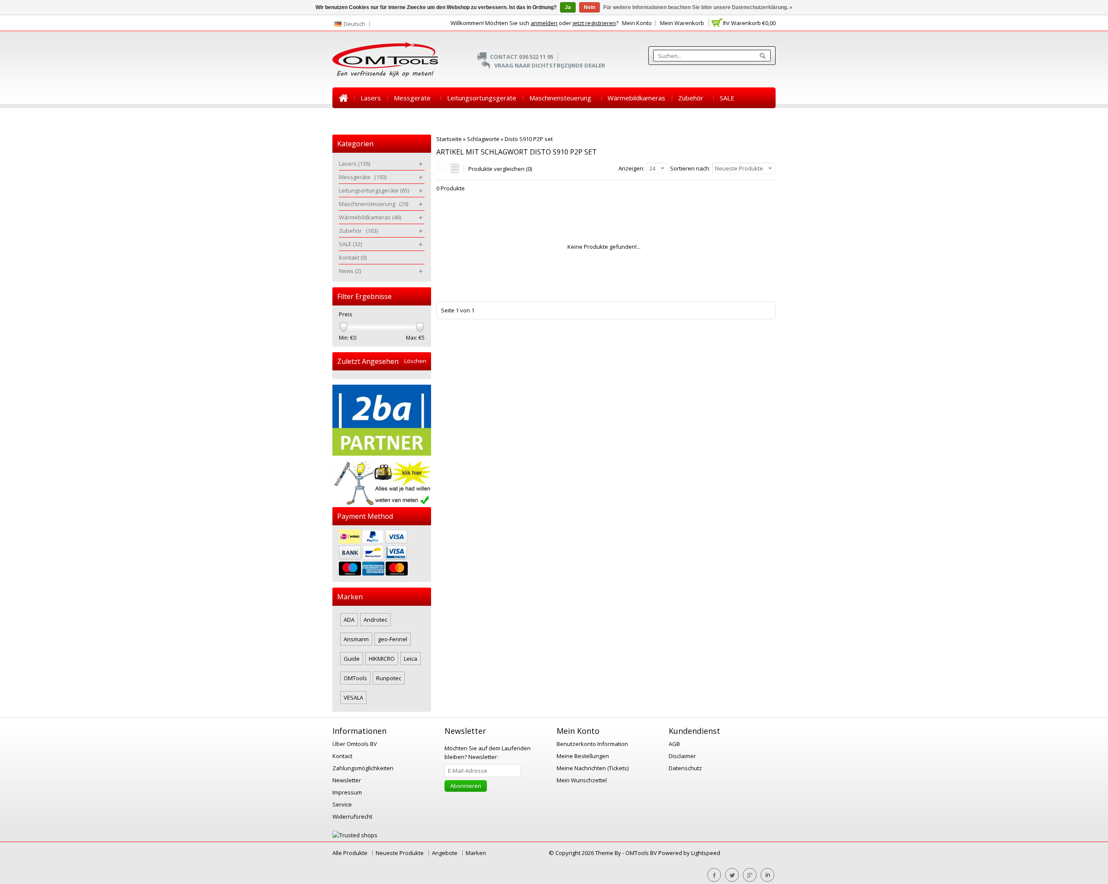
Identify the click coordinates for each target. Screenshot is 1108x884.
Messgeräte (414, 97)
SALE (727, 97)
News (384, 118)
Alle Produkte (349, 853)
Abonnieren (465, 786)
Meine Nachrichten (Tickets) (592, 768)
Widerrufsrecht (352, 816)
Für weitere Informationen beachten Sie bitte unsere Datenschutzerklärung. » (697, 7)
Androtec (375, 620)
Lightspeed (705, 853)
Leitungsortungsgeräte (481, 97)
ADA (349, 620)
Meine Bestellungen (583, 756)
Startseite (343, 97)
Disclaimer (682, 756)
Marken (476, 853)
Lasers (371, 97)
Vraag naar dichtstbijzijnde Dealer (549, 65)
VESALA (353, 697)
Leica (410, 658)
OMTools (355, 678)
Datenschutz (685, 768)
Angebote (444, 853)
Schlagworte (483, 139)
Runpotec (388, 678)
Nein (589, 7)
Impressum (347, 792)
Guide (352, 658)
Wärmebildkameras (636, 97)
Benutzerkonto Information (592, 744)
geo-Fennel (392, 639)
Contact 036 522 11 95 (521, 57)
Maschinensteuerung (562, 97)
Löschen (415, 361)
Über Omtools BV (354, 744)
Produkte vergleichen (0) (500, 169)
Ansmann (356, 639)
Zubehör (692, 97)
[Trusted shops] (354, 835)
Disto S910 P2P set (529, 139)
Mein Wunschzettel (582, 780)
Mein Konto (637, 23)
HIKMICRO (382, 658)
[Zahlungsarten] (381, 553)
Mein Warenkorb (682, 23)
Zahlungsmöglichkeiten (362, 768)
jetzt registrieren (594, 23)
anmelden (544, 23)
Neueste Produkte (400, 853)
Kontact (342, 756)
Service (342, 804)
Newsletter (346, 780)
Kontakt (350, 118)
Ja (568, 7)
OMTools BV (641, 853)
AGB (674, 744)
